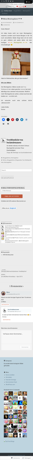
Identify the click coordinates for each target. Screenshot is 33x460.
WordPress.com (10, 384)
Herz (2, 162)
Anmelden (9, 377)
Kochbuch (4, 13)
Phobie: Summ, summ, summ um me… (18, 238)
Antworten (5, 304)
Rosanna (7, 234)
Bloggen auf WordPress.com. (16, 455)
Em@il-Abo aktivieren (12, 196)
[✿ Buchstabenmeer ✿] (16, 5)
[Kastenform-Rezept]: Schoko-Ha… (17, 229)
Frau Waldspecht (26, 160)
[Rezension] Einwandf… (12, 240)
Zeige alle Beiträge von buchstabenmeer (19, 152)
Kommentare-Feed (11, 382)
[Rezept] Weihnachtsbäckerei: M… (13, 226)
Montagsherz (26, 10)
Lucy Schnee (8, 237)
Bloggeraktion (17, 10)
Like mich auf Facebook (7, 178)
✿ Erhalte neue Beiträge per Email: (13, 188)
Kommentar (25, 347)
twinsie (23, 89)
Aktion (5, 160)
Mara (8, 292)
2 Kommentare (6, 24)
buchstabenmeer (7, 22)
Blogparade (18, 160)
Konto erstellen (10, 375)
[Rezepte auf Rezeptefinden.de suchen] (9, 441)
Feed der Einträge (11, 379)
